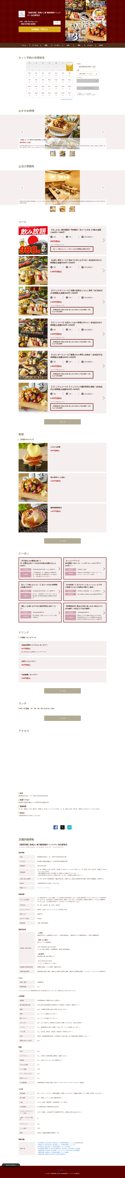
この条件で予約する (88, 88)
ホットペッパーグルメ (43, 887)
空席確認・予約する (39, 29)
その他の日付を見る (66, 99)
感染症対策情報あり (11, 1165)
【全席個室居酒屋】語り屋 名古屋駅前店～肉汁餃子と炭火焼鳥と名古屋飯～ (59, 1148)
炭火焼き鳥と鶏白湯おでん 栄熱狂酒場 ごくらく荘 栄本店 (53, 1146)
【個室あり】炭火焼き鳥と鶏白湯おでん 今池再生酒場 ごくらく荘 (56, 1144)
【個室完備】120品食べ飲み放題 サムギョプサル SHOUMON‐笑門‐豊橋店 (58, 1150)
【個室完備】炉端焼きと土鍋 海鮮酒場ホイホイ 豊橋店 (53, 1152)
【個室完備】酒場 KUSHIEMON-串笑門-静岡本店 (51, 1154)
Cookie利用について (62, 1170)
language (57, 22)
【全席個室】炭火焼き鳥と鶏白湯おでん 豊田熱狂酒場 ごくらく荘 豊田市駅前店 (60, 1142)
